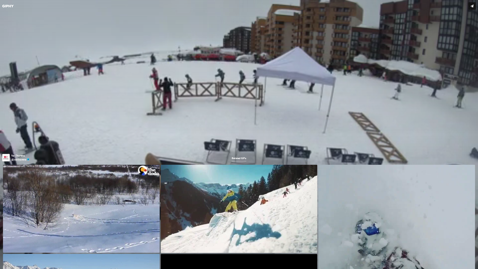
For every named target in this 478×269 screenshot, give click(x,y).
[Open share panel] (472, 6)
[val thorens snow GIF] (239, 134)
